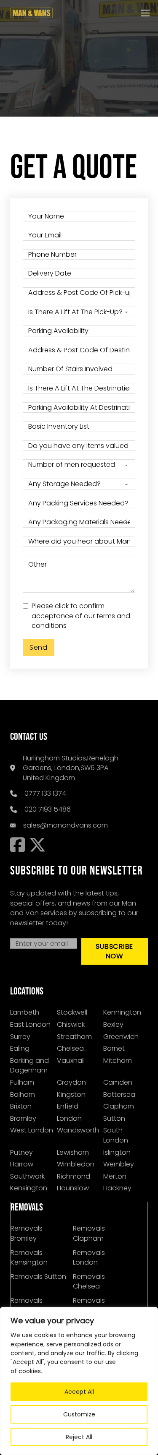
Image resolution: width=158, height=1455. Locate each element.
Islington (117, 1152)
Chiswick (71, 1024)
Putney (21, 1152)
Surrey (20, 1036)
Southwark (27, 1176)
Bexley (113, 1024)
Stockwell (72, 1012)
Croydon (71, 1082)
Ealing (19, 1048)
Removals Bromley (27, 1233)
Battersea (119, 1094)
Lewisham (73, 1152)
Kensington (28, 1188)
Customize (79, 1414)
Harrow (21, 1164)
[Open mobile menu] (145, 13)
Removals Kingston (89, 1305)
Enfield (67, 1106)
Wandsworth (78, 1130)
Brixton (21, 1106)
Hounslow (73, 1188)
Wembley (118, 1164)
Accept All (79, 1391)
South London (115, 1135)
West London (31, 1130)
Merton (114, 1176)
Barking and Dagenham (29, 1065)
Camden (117, 1082)
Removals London (89, 1258)
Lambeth (24, 1012)
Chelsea (70, 1048)
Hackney (117, 1188)
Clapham (118, 1106)
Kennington (122, 1012)
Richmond (73, 1176)
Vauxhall (71, 1060)
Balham (22, 1094)
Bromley (23, 1118)
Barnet (114, 1048)
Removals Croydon (27, 1305)
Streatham (74, 1036)
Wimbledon (75, 1164)
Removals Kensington (29, 1258)
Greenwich (121, 1036)
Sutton (114, 1118)
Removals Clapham (89, 1233)
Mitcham (117, 1060)
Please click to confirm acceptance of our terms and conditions (81, 615)
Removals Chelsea (89, 1281)
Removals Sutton (38, 1276)
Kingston (71, 1094)
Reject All (79, 1437)
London (69, 1118)
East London (30, 1024)
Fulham (22, 1082)
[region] (79, 1381)
